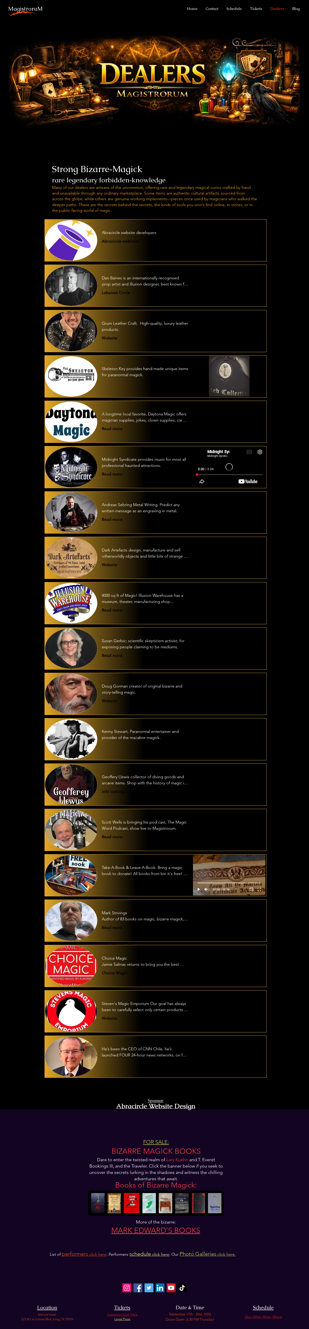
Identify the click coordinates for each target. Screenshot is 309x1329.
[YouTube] (171, 1287)
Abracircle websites (120, 241)
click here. (208, 1254)
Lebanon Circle (116, 292)
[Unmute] (206, 390)
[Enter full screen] (259, 390)
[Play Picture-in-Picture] (251, 390)
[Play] (199, 390)
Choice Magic (115, 972)
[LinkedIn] (160, 1287)
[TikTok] (182, 1287)
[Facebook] (137, 1287)
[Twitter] (149, 1287)
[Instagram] (126, 1287)
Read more (112, 428)
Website (109, 338)
